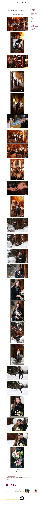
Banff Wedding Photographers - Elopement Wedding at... (34, 19)
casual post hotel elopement (11, 476)
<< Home (8, 479)
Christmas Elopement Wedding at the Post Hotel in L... (34, 11)
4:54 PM (21, 477)
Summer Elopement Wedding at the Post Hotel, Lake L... (34, 13)
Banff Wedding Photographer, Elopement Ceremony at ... (34, 29)
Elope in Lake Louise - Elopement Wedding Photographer (33, 21)
